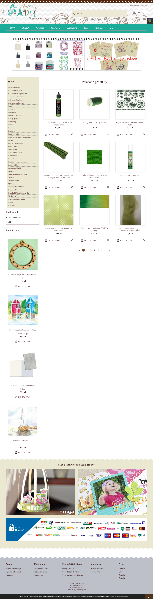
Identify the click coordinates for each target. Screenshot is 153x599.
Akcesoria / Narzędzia (16, 96)
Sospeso (11, 171)
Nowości (11, 202)
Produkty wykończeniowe (17, 162)
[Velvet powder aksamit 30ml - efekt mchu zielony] (58, 104)
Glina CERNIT (13, 146)
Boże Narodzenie (14, 87)
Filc (9, 128)
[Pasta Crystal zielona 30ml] (130, 157)
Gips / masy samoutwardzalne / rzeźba (19, 138)
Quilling (11, 183)
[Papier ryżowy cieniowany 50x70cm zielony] (94, 210)
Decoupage (12, 112)
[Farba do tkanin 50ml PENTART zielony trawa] (94, 157)
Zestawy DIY (13, 190)
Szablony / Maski (14, 168)
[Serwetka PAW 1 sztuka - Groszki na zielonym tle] (58, 210)
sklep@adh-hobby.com (78, 590)
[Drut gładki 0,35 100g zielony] (94, 104)
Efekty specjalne (14, 118)
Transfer (11, 177)
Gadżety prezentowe (15, 143)
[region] (76, 55)
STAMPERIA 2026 (15, 90)
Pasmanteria (12, 155)
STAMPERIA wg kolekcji (17, 93)
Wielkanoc (12, 196)
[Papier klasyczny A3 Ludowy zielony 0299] (130, 104)
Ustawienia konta (40, 572)
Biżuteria (11, 109)
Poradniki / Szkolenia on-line (18, 193)
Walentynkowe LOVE (16, 186)
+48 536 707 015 (77, 587)
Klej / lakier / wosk (15, 152)
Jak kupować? (96, 572)
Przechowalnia (39, 575)
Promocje (11, 205)
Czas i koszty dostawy (70, 572)
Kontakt (122, 575)
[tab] (70, 69)
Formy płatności (68, 569)
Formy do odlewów (15, 134)
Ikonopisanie (12, 149)
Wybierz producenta (13, 217)
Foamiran (11, 131)
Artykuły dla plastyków (16, 100)
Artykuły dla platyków (16, 199)
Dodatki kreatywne (15, 115)
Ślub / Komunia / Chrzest (17, 174)
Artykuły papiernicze (16, 103)
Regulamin (10, 575)
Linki (120, 572)
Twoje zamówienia (41, 569)
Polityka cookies (97, 569)
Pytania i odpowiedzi (14, 572)
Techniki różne (13, 180)
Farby (10, 124)
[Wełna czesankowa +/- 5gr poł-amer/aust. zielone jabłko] (130, 210)
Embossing (12, 121)
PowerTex (11, 158)
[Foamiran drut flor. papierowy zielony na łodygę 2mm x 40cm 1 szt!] (58, 157)
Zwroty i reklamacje (13, 569)
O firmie (122, 569)
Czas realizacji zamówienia (72, 575)
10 (106, 250)
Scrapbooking (13, 165)
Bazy (10, 106)
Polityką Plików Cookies (65, 596)
